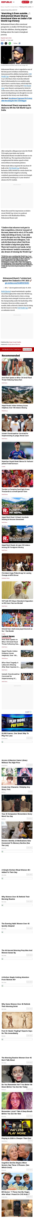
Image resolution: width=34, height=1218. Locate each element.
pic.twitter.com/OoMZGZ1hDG (17, 283)
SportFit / (7, 7)
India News (4, 382)
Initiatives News (5, 578)
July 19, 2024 (26, 288)
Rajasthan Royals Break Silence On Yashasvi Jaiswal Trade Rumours (17, 462)
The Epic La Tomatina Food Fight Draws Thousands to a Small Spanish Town (15, 490)
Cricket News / (15, 7)
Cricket (3, 466)
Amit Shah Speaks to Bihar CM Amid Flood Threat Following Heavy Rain (17, 379)
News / (3, 7)
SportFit (3, 40)
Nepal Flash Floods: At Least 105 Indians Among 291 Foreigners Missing (16, 546)
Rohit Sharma (5, 291)
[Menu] (31, 2)
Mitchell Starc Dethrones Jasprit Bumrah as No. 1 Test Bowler (17, 630)
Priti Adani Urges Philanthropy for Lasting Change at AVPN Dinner (16, 574)
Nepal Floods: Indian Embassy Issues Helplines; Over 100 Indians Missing (15, 406)
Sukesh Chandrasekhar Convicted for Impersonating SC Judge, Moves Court (15, 434)
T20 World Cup (22, 107)
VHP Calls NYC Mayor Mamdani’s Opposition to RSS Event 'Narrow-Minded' (17, 602)
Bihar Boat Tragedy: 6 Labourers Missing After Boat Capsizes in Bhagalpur (10, 666)
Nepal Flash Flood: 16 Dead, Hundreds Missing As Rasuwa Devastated (15, 518)
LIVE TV (26, 2)
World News (5, 410)
